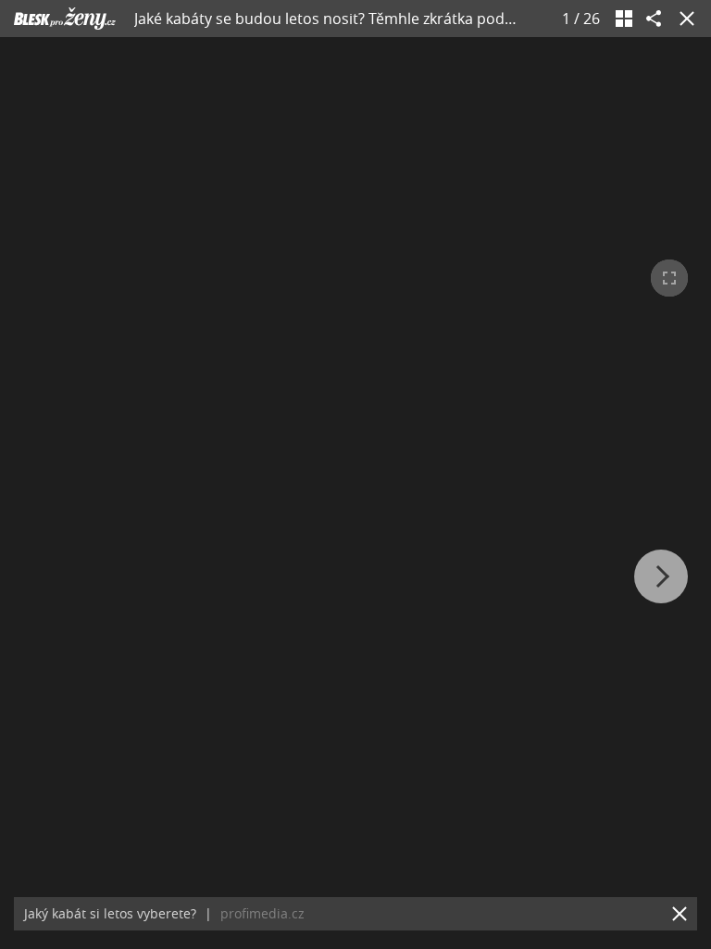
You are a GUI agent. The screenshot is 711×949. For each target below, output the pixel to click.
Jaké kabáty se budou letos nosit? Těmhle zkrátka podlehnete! (347, 18)
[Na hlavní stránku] (65, 19)
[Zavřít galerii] (683, 18)
